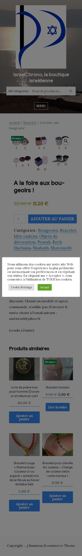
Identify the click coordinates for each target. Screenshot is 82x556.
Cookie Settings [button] (21, 287)
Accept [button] (44, 287)
